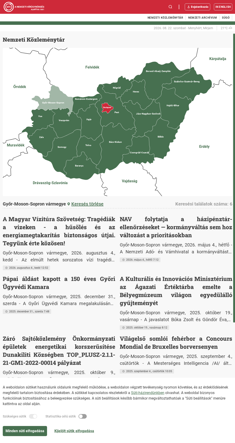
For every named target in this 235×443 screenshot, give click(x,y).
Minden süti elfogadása (25, 431)
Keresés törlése (87, 204)
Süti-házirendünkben (147, 393)
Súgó (225, 17)
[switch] (33, 416)
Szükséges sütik (14, 416)
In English (223, 7)
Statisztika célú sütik (60, 416)
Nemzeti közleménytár (165, 17)
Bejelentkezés (199, 7)
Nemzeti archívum (202, 17)
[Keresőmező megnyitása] (170, 7)
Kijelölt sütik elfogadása (74, 431)
